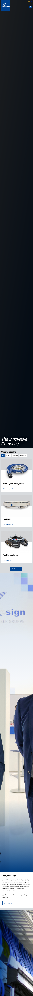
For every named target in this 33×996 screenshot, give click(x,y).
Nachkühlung (8, 519)
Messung (15, 455)
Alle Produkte (16, 569)
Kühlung (8, 455)
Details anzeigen (7, 488)
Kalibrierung (23, 455)
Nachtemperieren (10, 555)
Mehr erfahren (8, 903)
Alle (3, 455)
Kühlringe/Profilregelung (13, 483)
